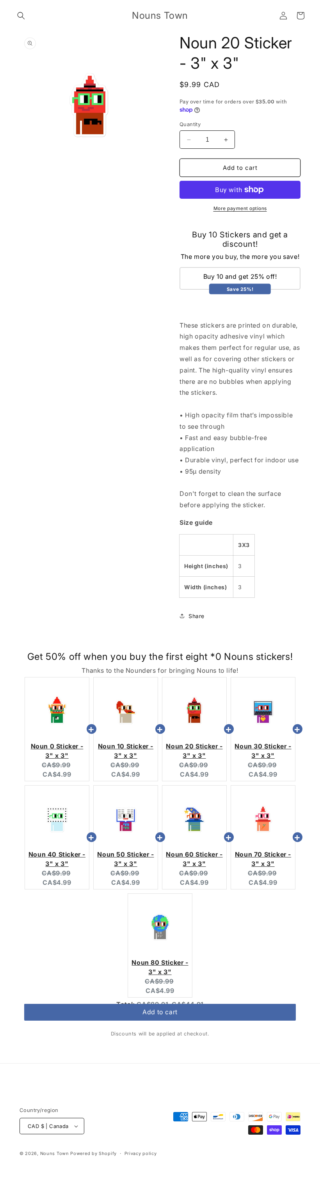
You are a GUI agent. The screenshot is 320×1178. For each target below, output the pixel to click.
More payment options (240, 208)
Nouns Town (54, 1153)
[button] (21, 15)
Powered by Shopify (93, 1153)
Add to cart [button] (160, 1015)
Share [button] (196, 616)
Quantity (190, 124)
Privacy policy (140, 1153)
